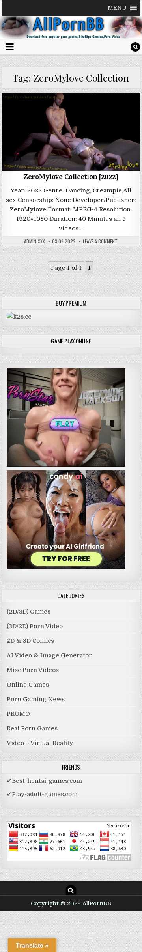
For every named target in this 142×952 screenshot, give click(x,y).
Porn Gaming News (36, 699)
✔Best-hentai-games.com (44, 780)
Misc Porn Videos (33, 670)
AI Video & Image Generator (49, 655)
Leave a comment (100, 241)
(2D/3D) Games (28, 611)
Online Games (28, 684)
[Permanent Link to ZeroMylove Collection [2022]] (71, 132)
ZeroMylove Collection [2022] (71, 178)
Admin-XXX (34, 241)
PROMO (18, 713)
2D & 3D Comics (30, 640)
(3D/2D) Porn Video (71, 113)
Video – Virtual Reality (40, 743)
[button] (117, 8)
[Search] (135, 47)
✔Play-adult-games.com (42, 794)
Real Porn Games (32, 728)
